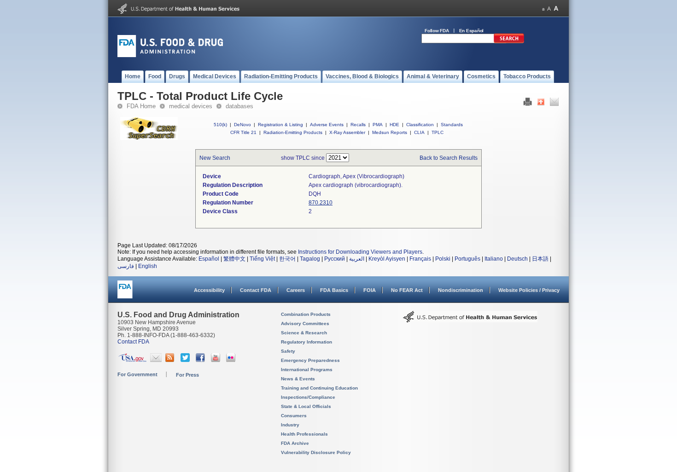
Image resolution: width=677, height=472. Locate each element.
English (147, 266)
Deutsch (517, 259)
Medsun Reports (389, 132)
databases (239, 106)
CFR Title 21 (243, 132)
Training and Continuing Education (319, 387)
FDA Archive (295, 443)
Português (467, 259)
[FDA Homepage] (125, 293)
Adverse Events (327, 124)
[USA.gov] (132, 360)
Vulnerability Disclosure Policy (316, 452)
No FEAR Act (407, 290)
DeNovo (242, 124)
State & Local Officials (306, 406)
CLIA (419, 132)
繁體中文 (234, 259)
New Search (214, 158)
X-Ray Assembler (347, 132)
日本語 (540, 259)
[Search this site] (509, 41)
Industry (290, 424)
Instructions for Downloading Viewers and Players (360, 252)
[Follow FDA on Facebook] (201, 360)
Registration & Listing (280, 124)
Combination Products (306, 314)
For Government (137, 374)
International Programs (307, 369)
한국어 (287, 259)
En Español (471, 30)
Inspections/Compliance (308, 397)
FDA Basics (334, 290)
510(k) (220, 124)
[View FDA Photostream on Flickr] (232, 360)
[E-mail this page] (554, 104)
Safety (288, 351)
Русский (334, 259)
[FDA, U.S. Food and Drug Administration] (170, 55)
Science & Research (304, 332)
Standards (452, 124)
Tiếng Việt (262, 259)
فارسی (125, 266)
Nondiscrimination (460, 290)
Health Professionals (304, 434)
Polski (442, 259)
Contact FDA (255, 290)
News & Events (298, 378)
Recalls (358, 124)
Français (420, 259)
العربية (356, 259)
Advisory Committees (305, 323)
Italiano (493, 259)
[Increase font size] (556, 8)
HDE (394, 124)
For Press (187, 375)
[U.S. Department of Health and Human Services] (178, 12)
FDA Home (141, 106)
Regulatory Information (306, 341)
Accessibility (209, 290)
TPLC (438, 132)
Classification (420, 124)
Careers (295, 290)
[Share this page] (541, 104)
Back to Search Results (449, 158)
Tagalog (310, 259)
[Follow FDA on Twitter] (186, 360)
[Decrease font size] (543, 8)
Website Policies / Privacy (529, 290)
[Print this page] (527, 104)
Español (208, 259)
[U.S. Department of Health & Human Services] (470, 320)
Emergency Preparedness (310, 360)
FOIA (369, 290)
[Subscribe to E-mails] (156, 360)
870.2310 (321, 202)
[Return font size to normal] (549, 8)
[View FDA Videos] (216, 360)
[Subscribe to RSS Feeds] (171, 360)
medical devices (190, 106)
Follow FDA (437, 30)
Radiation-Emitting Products (292, 132)
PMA (378, 124)
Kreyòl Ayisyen (386, 259)
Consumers (294, 415)
